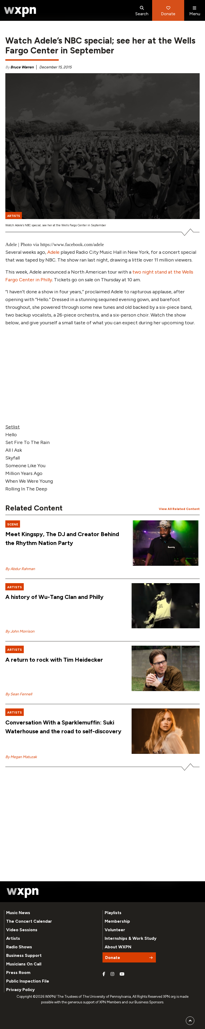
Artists (13, 938)
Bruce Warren (22, 67)
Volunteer (115, 929)
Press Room (18, 972)
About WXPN (118, 946)
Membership (117, 921)
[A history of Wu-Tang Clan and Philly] (166, 606)
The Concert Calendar (29, 921)
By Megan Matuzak (21, 757)
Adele (53, 252)
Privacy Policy (20, 989)
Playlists (113, 912)
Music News (18, 912)
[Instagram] (112, 974)
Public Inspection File (27, 981)
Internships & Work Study (130, 938)
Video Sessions (21, 929)
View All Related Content (179, 509)
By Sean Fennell (18, 694)
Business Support (24, 955)
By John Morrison (19, 631)
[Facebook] (103, 974)
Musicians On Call (23, 963)
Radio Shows (19, 946)
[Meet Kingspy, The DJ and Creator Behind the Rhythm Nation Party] (166, 543)
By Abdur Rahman (20, 569)
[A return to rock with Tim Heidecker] (166, 668)
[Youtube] (122, 974)
